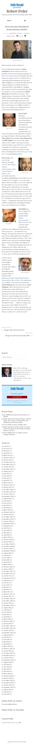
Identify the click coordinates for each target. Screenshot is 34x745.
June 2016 (6, 612)
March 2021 (6, 482)
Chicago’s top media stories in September (18, 335)
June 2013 (6, 694)
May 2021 (6, 478)
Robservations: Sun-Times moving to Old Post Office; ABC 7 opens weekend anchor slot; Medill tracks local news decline (17, 420)
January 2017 (7, 596)
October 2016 (7, 603)
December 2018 (8, 544)
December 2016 (8, 598)
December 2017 (8, 571)
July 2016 (6, 610)
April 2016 (6, 617)
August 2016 (7, 608)
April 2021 (6, 480)
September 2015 (8, 633)
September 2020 (8, 496)
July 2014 (6, 664)
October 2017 (7, 576)
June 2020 (6, 503)
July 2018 (6, 555)
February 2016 (7, 621)
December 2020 (8, 489)
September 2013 (8, 687)
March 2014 (6, 673)
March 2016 (6, 619)
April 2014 (6, 671)
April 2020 (6, 507)
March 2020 (7, 510)
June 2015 (6, 639)
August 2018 (7, 553)
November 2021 (8, 464)
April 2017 (6, 589)
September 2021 (8, 469)
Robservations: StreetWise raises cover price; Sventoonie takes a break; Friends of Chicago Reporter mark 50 (17, 428)
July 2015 (6, 637)
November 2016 (8, 601)
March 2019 (6, 537)
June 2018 (6, 558)
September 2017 (8, 578)
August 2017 (7, 580)
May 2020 (6, 505)
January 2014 (7, 678)
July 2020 (6, 501)
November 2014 (8, 655)
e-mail (19, 722)
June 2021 (6, 476)
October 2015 (7, 630)
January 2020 (7, 514)
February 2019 (7, 539)
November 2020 (8, 492)
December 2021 (8, 462)
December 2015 (8, 626)
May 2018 (6, 560)
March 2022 (7, 455)
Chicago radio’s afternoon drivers (13, 330)
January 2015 (7, 651)
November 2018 (8, 546)
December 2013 (8, 680)
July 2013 (6, 692)
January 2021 (7, 487)
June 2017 (6, 585)
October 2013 (7, 685)
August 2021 (7, 471)
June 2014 (6, 667)
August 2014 (7, 662)
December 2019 (8, 517)
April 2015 (6, 644)
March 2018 (6, 564)
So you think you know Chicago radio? (15, 424)
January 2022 (7, 460)
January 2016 (7, 623)
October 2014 (7, 658)
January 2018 (7, 569)
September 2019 (8, 523)
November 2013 (8, 683)
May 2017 (6, 587)
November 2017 (8, 573)
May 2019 (6, 532)
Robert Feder (17, 11)
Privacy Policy (22, 742)
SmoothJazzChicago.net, (21, 152)
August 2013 (7, 689)
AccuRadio (22, 127)
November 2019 (8, 519)
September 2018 (8, 551)
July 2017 (6, 583)
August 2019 (7, 526)
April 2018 (6, 562)
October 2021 (7, 467)
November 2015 (8, 628)
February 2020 (7, 512)
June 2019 (6, 530)
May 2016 (6, 614)
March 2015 (6, 646)
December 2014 (8, 653)
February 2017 (7, 594)
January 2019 (7, 542)
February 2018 (7, 567)
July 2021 (6, 473)
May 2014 (6, 669)
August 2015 (7, 635)
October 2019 (7, 521)
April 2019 (6, 535)
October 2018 (7, 548)
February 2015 (7, 648)
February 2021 (7, 485)
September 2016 (8, 605)
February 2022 (7, 457)
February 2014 (7, 676)
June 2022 (6, 448)
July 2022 (6, 446)
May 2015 (6, 642)
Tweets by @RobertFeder (9, 704)
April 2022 (6, 453)
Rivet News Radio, (8, 76)
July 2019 (6, 528)
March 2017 (6, 592)
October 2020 (7, 494)
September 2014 (8, 660)
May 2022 (6, 451)
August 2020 (7, 498)
